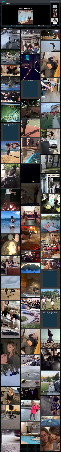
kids (27, 79)
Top (9, 2)
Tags (11, 2)
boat (48, 51)
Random (14, 2)
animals (3, 187)
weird (43, 369)
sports (7, 385)
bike (44, 76)
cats (6, 187)
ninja (27, 204)
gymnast (10, 162)
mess (5, 121)
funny (23, 79)
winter (5, 48)
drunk (5, 254)
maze (32, 79)
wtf (27, 398)
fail (5, 28)
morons (45, 153)
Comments (19, 25)
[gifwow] (4, 1)
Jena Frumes (6, 232)
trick (7, 63)
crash (25, 162)
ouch (11, 28)
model (12, 232)
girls (3, 232)
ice (7, 48)
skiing (10, 385)
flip (46, 51)
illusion (29, 79)
